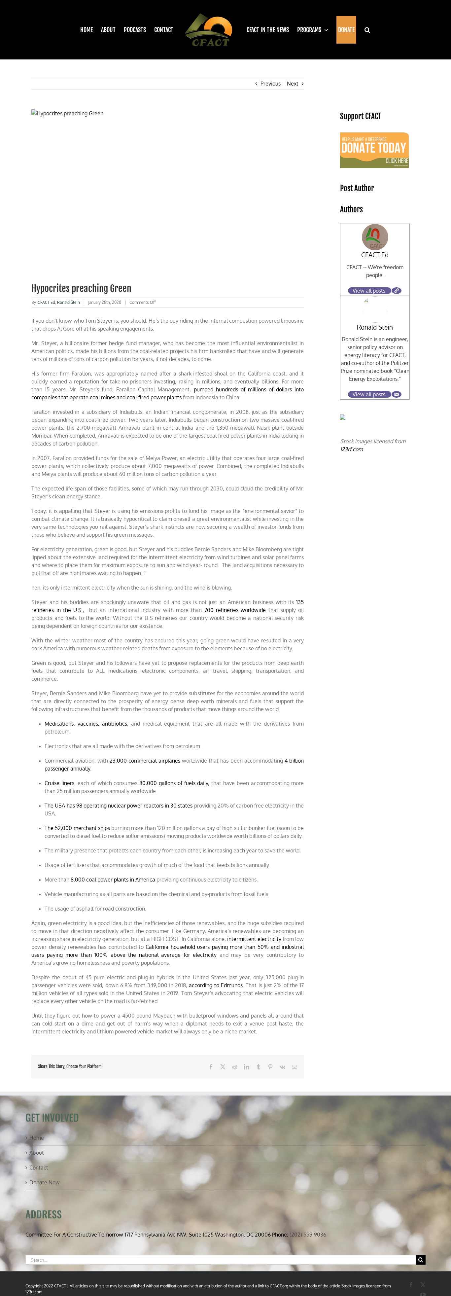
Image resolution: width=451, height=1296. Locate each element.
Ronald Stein (68, 302)
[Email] (396, 394)
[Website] (396, 290)
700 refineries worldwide (235, 610)
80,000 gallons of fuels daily (173, 783)
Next (292, 83)
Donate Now (44, 1182)
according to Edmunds (216, 985)
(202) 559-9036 (308, 1234)
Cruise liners (59, 783)
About (36, 1152)
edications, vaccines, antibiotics (88, 723)
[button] (363, 30)
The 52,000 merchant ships (77, 828)
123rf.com (351, 449)
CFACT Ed (46, 302)
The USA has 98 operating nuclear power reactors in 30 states (118, 805)
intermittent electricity (254, 939)
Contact (38, 1167)
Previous (270, 83)
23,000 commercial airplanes (145, 760)
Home (36, 1137)
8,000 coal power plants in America (113, 879)
